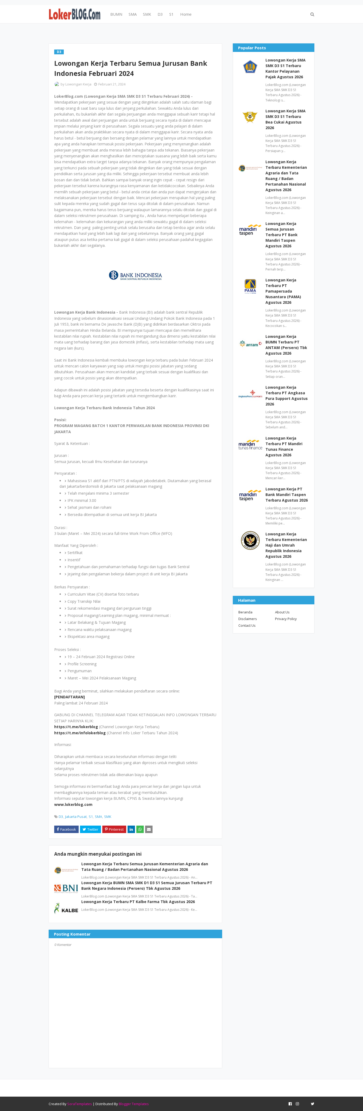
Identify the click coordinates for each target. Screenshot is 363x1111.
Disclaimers (247, 618)
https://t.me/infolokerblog (80, 732)
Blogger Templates (134, 1103)
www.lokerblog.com (73, 804)
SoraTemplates (79, 1103)
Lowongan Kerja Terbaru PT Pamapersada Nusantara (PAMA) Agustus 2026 (283, 291)
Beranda (245, 612)
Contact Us (247, 625)
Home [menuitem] (186, 14)
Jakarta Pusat (76, 816)
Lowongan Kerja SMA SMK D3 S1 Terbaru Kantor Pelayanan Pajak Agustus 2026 (285, 68)
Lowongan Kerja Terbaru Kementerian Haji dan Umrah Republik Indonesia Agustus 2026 (286, 545)
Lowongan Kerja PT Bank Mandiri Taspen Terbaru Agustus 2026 (286, 494)
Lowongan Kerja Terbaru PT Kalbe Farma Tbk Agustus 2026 (138, 901)
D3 (61, 816)
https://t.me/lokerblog (76, 726)
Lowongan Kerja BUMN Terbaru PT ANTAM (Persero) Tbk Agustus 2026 (286, 345)
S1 (91, 816)
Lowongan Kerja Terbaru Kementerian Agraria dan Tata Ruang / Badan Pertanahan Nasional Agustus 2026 (286, 175)
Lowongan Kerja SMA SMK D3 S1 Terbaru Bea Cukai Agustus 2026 (285, 119)
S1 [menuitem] (171, 14)
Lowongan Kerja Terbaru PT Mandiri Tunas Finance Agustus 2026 (283, 446)
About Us (282, 612)
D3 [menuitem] (160, 14)
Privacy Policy (286, 618)
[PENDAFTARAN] (69, 696)
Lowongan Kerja (78, 84)
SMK (107, 816)
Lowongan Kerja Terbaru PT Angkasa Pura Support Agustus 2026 (286, 396)
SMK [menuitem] (147, 14)
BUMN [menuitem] (116, 14)
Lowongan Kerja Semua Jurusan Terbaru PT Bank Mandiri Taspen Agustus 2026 (281, 234)
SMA (98, 816)
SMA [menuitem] (133, 14)
